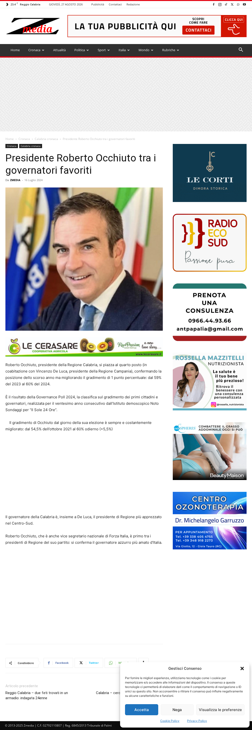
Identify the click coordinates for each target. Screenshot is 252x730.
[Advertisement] (126, 94)
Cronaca (34, 50)
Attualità (59, 50)
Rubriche (168, 50)
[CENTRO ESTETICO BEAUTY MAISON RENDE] (210, 451)
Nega (177, 709)
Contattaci (115, 4)
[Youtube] (244, 4)
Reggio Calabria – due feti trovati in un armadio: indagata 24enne (36, 695)
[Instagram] (219, 4)
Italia (122, 50)
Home (15, 50)
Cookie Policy (169, 721)
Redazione (133, 4)
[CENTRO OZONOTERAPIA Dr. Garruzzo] (210, 520)
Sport (102, 50)
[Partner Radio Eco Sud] (210, 242)
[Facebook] (213, 4)
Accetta (141, 709)
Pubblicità (97, 4)
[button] (242, 668)
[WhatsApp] (238, 4)
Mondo (144, 50)
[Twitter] (232, 4)
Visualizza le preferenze (220, 709)
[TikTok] (226, 4)
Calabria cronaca (46, 139)
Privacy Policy (197, 721)
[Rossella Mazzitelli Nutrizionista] (210, 381)
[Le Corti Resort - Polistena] (210, 173)
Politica (79, 50)
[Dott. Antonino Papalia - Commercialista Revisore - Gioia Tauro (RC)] (210, 312)
